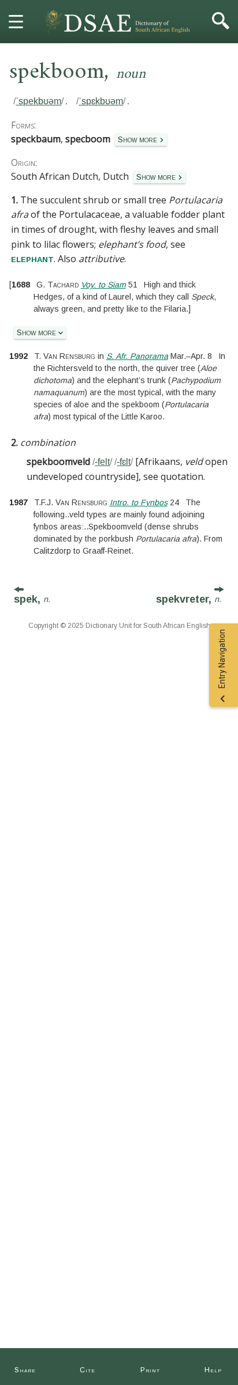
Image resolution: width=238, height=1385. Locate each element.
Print (150, 1370)
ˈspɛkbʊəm (101, 101)
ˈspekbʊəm (38, 101)
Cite (87, 1370)
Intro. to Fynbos (139, 502)
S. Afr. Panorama (137, 356)
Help (213, 1370)
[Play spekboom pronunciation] (65, 101)
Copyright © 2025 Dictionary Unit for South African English (119, 626)
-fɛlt (124, 462)
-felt (102, 462)
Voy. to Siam (103, 284)
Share (25, 1370)
